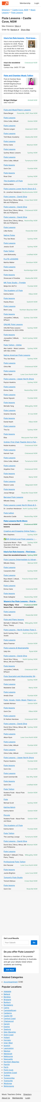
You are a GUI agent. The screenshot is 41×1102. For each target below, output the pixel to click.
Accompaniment (11, 982)
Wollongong (9, 1086)
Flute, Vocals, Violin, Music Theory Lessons (20, 700)
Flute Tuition (9, 251)
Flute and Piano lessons (14, 619)
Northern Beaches (11, 1062)
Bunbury (7, 1002)
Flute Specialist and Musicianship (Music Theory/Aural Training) (20, 676)
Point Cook (8, 1070)
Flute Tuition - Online (13, 345)
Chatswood (9, 1021)
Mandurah (8, 1054)
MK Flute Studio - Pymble (15, 282)
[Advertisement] (20, 913)
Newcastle (8, 1059)
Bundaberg (8, 1005)
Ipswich (7, 1045)
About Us (6, 1098)
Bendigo (7, 997)
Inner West (8, 1043)
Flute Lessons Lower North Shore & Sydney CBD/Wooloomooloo (20, 189)
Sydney (7, 1075)
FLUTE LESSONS (11, 259)
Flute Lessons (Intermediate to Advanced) (20, 559)
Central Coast (10, 1018)
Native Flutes (9, 235)
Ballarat (7, 994)
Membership (25, 3)
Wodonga (8, 1083)
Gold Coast (8, 1035)
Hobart (7, 1037)
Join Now (10, 970)
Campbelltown (10, 1010)
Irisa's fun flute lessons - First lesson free (20, 551)
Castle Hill (8, 1016)
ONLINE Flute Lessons (13, 324)
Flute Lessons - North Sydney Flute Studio (20, 630)
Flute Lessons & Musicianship (16, 648)
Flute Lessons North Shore (15, 521)
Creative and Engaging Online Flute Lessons (20, 531)
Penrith (7, 1064)
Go (34, 942)
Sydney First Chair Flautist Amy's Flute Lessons (20, 442)
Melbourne (8, 1056)
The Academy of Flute (13, 181)
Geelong (7, 1029)
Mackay (7, 1051)
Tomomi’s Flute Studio (13, 877)
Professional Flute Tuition (14, 862)
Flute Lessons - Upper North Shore (19, 379)
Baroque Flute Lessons (13, 497)
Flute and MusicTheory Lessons (17, 110)
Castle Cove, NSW (20, 10)
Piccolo (7, 815)
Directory (6, 10)
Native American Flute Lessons (17, 355)
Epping (7, 1026)
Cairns (6, 1008)
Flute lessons (9, 165)
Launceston (9, 1048)
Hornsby (7, 1040)
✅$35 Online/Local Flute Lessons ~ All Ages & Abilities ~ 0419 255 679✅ (20, 539)
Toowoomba (9, 1078)
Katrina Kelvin (9, 807)
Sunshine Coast (10, 1072)
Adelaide (7, 991)
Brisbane (7, 999)
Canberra (8, 1013)
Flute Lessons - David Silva (15, 196)
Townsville (8, 1081)
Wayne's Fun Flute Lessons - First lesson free (20, 601)
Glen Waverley (10, 1032)
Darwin (7, 1024)
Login (36, 3)
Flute (6, 799)
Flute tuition (9, 513)
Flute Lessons (17, 12)
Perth (6, 1067)
